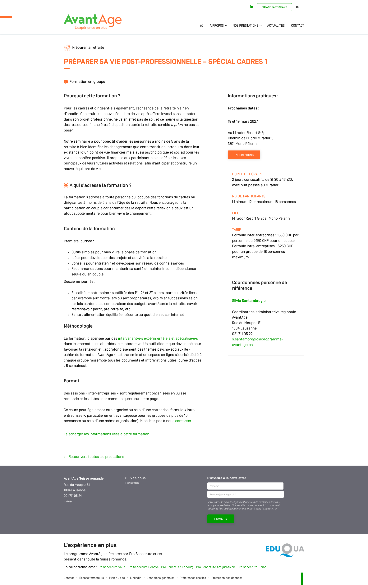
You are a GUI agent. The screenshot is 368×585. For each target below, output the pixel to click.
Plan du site (117, 578)
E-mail (68, 501)
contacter (183, 421)
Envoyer (220, 519)
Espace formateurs (91, 578)
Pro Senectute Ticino (251, 567)
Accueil (203, 26)
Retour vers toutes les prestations (96, 457)
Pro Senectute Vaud (111, 567)
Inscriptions (244, 155)
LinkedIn (135, 578)
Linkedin (132, 483)
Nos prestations (245, 25)
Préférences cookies (193, 578)
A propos (217, 25)
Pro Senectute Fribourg (177, 567)
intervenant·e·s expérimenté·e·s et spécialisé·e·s (158, 338)
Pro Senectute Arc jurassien (216, 567)
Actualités (276, 25)
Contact (297, 25)
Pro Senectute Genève (143, 567)
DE (297, 7)
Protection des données (226, 578)
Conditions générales (160, 578)
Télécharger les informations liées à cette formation (106, 434)
